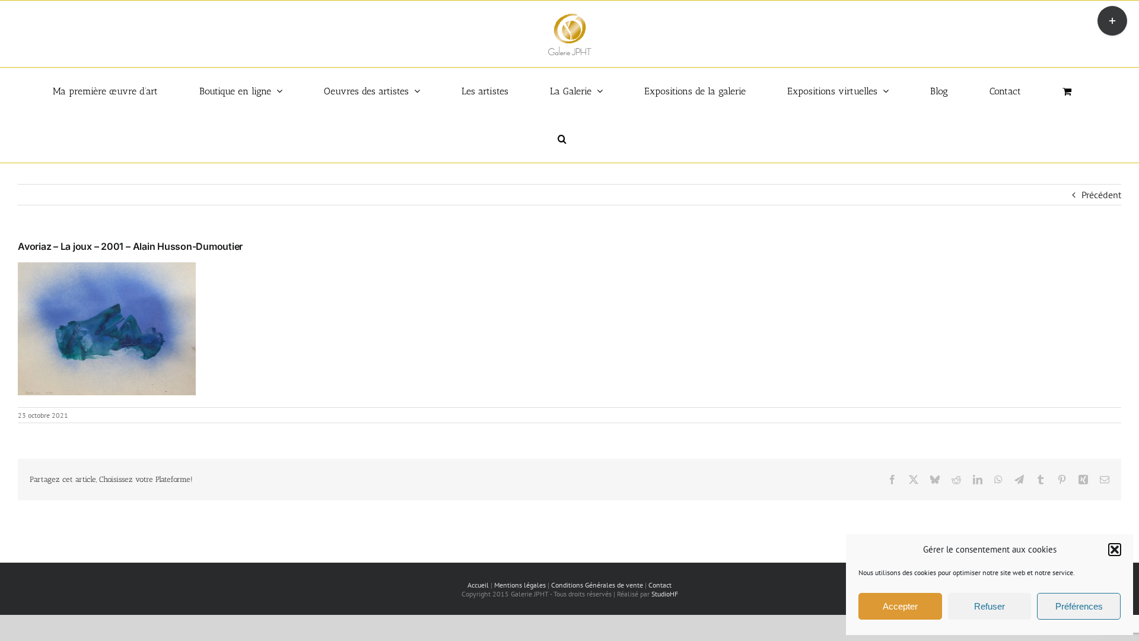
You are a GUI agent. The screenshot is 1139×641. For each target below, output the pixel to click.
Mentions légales (520, 584)
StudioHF (664, 593)
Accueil (478, 584)
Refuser (989, 606)
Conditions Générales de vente (597, 584)
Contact (660, 584)
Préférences (1079, 606)
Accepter (900, 606)
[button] (1115, 550)
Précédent (1101, 195)
